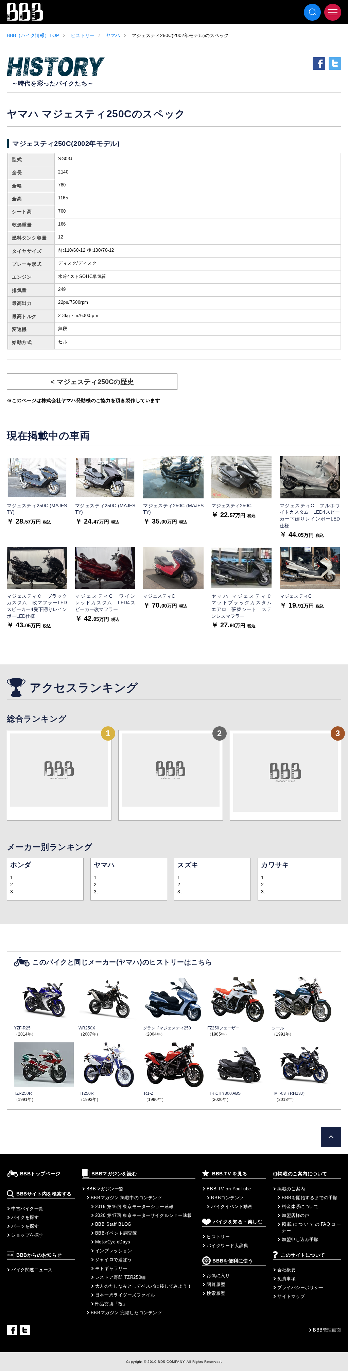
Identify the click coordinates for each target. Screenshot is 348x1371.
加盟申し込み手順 (300, 1239)
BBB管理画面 (327, 1330)
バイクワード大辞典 (227, 1245)
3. (12, 891)
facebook (319, 63)
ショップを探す (27, 1235)
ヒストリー (82, 35)
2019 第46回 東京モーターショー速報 (134, 1206)
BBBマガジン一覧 (105, 1188)
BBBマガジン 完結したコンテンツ (126, 1312)
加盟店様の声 (295, 1215)
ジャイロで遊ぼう (113, 1259)
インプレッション (113, 1250)
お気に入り (218, 1275)
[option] (37, 490)
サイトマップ (291, 1296)
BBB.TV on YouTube (229, 1188)
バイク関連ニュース (32, 1269)
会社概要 (286, 1269)
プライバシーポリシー (300, 1287)
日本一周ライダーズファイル (125, 1295)
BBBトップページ (40, 1174)
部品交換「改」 (111, 1303)
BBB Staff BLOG (113, 1224)
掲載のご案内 (291, 1188)
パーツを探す (25, 1226)
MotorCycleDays (112, 1241)
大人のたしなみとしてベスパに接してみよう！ (143, 1286)
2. (12, 884)
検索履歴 (216, 1293)
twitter (335, 63)
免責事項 (286, 1278)
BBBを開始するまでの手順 (309, 1197)
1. (12, 877)
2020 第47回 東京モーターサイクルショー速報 (143, 1215)
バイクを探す (25, 1217)
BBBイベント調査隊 (116, 1233)
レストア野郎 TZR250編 (120, 1277)
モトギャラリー (111, 1268)
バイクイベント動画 (232, 1206)
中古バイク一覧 (27, 1208)
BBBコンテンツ (227, 1197)
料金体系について (300, 1206)
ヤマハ (113, 35)
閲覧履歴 (216, 1284)
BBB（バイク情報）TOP (33, 35)
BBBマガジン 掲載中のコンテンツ (126, 1197)
